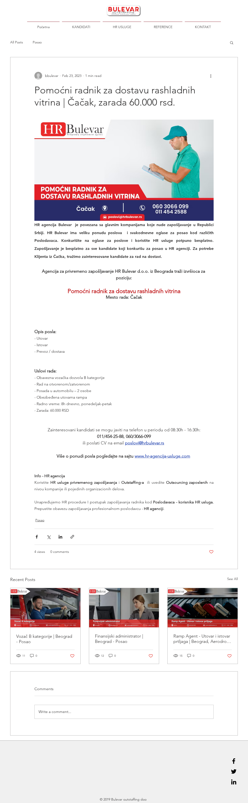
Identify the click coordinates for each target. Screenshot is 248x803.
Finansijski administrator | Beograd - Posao (119, 638)
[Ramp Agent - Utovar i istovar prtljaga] (203, 607)
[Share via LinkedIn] (60, 536)
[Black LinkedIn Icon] (233, 782)
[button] (231, 42)
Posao (37, 42)
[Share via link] (72, 536)
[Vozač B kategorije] (45, 607)
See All (232, 579)
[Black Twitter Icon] (233, 771)
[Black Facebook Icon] (233, 761)
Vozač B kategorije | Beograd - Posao (44, 639)
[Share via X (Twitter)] (48, 536)
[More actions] (211, 76)
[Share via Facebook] (36, 536)
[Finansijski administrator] (124, 607)
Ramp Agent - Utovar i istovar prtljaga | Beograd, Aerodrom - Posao (201, 638)
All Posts (16, 42)
